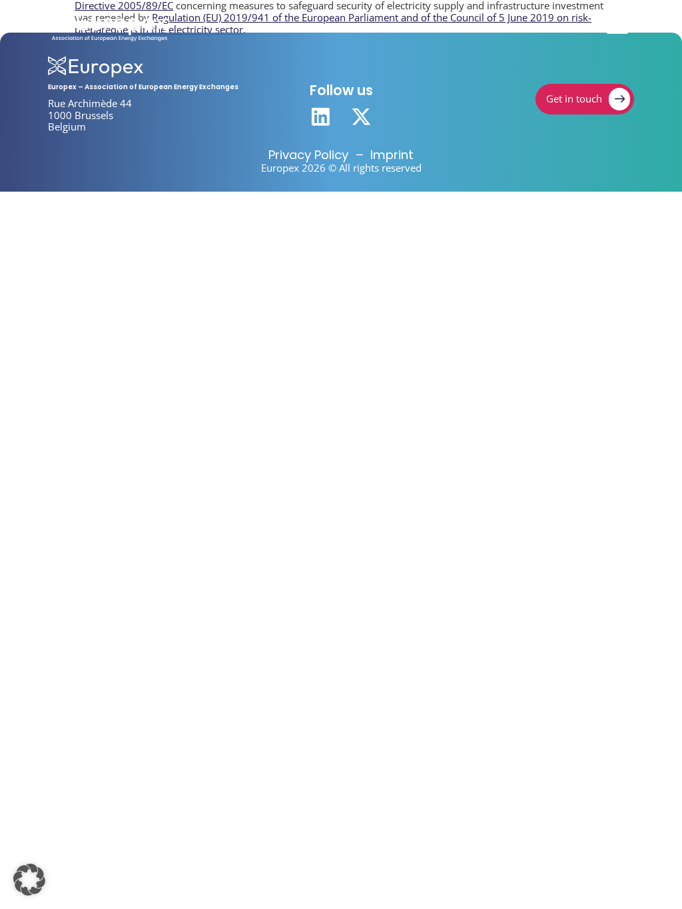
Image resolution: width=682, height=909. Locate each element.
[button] (29, 879)
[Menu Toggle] (617, 26)
